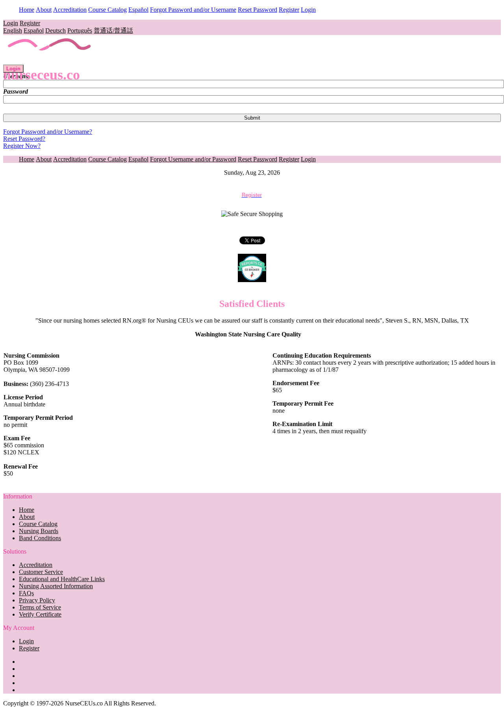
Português (79, 30)
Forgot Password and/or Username (193, 9)
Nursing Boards (38, 531)
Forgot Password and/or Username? (47, 131)
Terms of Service (40, 607)
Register (289, 9)
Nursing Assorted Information (56, 586)
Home (26, 9)
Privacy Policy (37, 600)
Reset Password (257, 9)
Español (138, 9)
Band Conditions (40, 538)
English (12, 30)
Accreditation (70, 9)
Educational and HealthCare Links (62, 579)
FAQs (26, 593)
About (44, 9)
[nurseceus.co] (49, 60)
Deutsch (55, 30)
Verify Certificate (40, 614)
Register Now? (22, 145)
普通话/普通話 (113, 30)
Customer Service (41, 572)
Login (308, 9)
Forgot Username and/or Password (193, 159)
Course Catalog (107, 9)
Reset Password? (24, 138)
